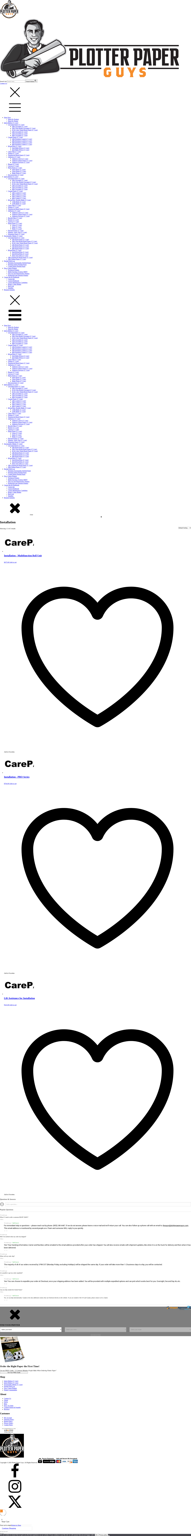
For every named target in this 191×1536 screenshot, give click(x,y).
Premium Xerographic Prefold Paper (19, 263)
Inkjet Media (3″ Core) (11, 177)
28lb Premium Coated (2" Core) (22, 141)
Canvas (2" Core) (13, 166)
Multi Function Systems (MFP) (17, 272)
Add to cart (13, 562)
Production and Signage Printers (18, 275)
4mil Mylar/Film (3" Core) (20, 254)
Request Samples (9, 290)
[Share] (5, 1531)
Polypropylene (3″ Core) (15, 230)
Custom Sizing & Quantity (12, 1407)
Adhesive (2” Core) (14, 157)
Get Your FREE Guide (14, 1372)
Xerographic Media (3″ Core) (13, 236)
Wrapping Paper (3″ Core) (16, 234)
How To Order (8, 1406)
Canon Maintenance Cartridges (17, 282)
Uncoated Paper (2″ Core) (16, 125)
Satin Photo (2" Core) (19, 169)
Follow (1, 1219)
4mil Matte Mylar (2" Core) (20, 150)
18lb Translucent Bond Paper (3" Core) (20, 257)
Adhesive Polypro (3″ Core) (21, 216)
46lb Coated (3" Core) (19, 198)
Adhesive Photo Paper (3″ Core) (22, 214)
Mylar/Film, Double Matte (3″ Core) (19, 200)
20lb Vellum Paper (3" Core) (17, 259)
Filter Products (95, 1335)
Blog (5, 1404)
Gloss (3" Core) (17, 225)
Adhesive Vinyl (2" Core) (20, 159)
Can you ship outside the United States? (11, 1290)
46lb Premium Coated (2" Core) (22, 144)
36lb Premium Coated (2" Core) (22, 142)
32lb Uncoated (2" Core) (20, 133)
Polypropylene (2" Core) (15, 175)
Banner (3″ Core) (13, 220)
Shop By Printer (13, 121)
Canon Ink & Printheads (11, 277)
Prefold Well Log (9, 261)
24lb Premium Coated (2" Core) (22, 139)
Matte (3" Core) (17, 229)
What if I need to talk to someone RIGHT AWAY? (14, 1217)
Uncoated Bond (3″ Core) (16, 238)
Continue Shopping (9, 1528)
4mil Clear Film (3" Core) (20, 255)
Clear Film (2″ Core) (14, 151)
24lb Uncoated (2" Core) (20, 132)
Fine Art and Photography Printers (18, 273)
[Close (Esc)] (7, 1531)
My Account (8, 1418)
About (6, 1400)
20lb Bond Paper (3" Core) (20, 239)
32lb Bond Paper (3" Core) (20, 247)
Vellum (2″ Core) (13, 153)
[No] (109, 1535)
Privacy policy (103, 1535)
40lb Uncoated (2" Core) (20, 135)
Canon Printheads (13, 281)
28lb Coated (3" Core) (19, 194)
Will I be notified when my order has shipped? (13, 1236)
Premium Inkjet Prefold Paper (17, 264)
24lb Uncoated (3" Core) (20, 186)
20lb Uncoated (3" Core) (20, 180)
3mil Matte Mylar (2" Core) (20, 148)
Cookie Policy (8, 1425)
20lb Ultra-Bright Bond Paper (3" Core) (24, 241)
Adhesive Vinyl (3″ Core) (20, 212)
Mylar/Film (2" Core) (14, 146)
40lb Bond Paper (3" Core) (20, 248)
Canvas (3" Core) (13, 221)
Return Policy (8, 1421)
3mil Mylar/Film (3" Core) (20, 252)
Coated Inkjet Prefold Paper (16, 266)
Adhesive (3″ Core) (14, 211)
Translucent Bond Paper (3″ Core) (18, 209)
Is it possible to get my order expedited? (11, 1273)
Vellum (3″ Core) (13, 207)
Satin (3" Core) (16, 227)
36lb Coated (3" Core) (19, 196)
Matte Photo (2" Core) (19, 173)
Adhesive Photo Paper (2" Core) (22, 160)
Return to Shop (16, 1525)
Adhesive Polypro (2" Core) (21, 162)
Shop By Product (13, 119)
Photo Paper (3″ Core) (15, 223)
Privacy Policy (8, 1423)
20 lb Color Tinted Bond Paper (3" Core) (25, 184)
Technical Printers (13, 270)
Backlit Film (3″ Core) (15, 218)
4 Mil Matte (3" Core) (19, 203)
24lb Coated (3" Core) (19, 193)
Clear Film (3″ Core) (14, 205)
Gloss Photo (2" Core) (19, 171)
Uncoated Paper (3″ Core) (16, 178)
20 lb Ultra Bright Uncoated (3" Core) (24, 182)
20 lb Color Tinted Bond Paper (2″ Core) (25, 130)
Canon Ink (11, 279)
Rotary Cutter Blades (14, 284)
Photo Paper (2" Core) (15, 168)
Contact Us (7, 1398)
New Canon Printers (10, 268)
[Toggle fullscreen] (3, 1531)
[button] (5, 1231)
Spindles (10, 288)
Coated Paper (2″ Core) (15, 137)
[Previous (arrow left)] (1, 1533)
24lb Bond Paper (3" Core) (20, 245)
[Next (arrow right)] (3, 1533)
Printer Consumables (10, 1390)
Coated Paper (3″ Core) (15, 191)
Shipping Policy (9, 1419)
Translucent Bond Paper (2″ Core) (18, 155)
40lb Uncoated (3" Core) (20, 189)
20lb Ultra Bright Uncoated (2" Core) (24, 128)
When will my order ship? (7, 1256)
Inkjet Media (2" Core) (11, 123)
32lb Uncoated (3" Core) (20, 187)
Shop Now (7, 117)
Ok (96, 1535)
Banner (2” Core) (13, 164)
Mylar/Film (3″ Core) (14, 250)
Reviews (6, 1409)
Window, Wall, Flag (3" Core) (17, 232)
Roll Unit (11, 286)
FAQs (6, 1402)
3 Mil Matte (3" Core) (19, 202)
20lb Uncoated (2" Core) (20, 126)
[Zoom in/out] (1, 1531)
